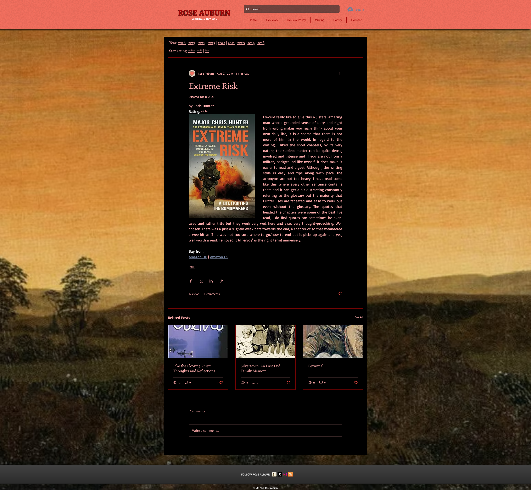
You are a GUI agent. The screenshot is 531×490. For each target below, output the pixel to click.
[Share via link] (221, 281)
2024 (202, 42)
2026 (182, 42)
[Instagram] (285, 474)
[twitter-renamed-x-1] (280, 474)
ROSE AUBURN (204, 12)
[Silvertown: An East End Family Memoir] (266, 341)
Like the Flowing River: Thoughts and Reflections (194, 368)
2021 (231, 42)
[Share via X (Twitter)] (201, 281)
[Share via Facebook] (191, 281)
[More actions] (339, 73)
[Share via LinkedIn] (211, 281)
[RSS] (290, 474)
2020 (241, 42)
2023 (211, 42)
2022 (221, 42)
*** (207, 50)
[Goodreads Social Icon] (274, 474)
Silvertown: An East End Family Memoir (260, 368)
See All (359, 317)
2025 (192, 42)
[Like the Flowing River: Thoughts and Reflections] (198, 341)
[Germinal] (333, 341)
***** (191, 50)
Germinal (315, 365)
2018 (260, 42)
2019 (192, 267)
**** (199, 50)
